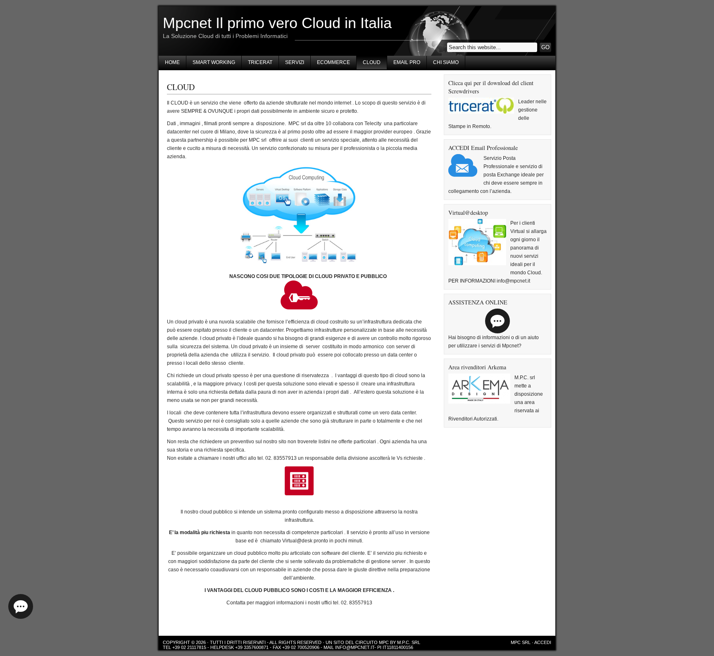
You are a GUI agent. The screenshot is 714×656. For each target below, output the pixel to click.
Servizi (294, 62)
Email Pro (406, 62)
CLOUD (372, 62)
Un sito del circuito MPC (357, 642)
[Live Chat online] (20, 606)
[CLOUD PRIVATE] (299, 294)
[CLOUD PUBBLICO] (299, 480)
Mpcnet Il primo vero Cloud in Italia (277, 22)
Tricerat (260, 62)
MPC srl (521, 642)
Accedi (542, 642)
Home (172, 62)
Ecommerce (333, 62)
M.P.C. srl (408, 642)
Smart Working (214, 62)
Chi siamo (446, 62)
